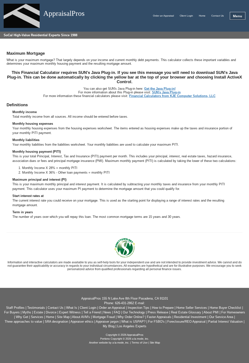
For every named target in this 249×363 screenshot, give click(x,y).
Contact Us (217, 15)
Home (202, 15)
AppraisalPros (64, 13)
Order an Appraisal (163, 15)
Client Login (186, 15)
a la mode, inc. (120, 342)
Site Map (155, 342)
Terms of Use (140, 342)
